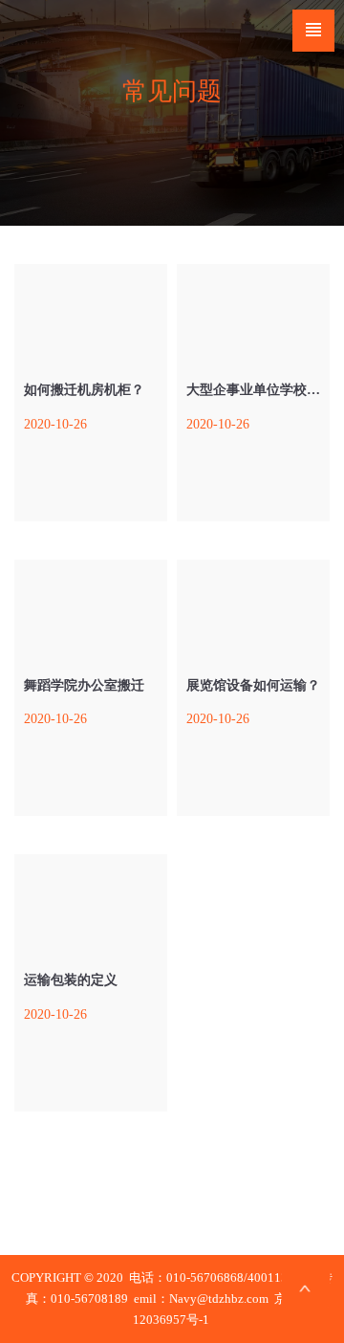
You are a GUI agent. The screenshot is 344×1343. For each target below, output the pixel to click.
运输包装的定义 (71, 980)
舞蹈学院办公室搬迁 (84, 685)
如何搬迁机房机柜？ (84, 390)
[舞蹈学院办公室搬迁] (90, 607)
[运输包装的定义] (90, 902)
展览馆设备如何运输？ (253, 685)
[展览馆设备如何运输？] (253, 607)
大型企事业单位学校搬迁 (259, 390)
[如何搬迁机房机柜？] (90, 312)
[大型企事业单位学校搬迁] (253, 312)
